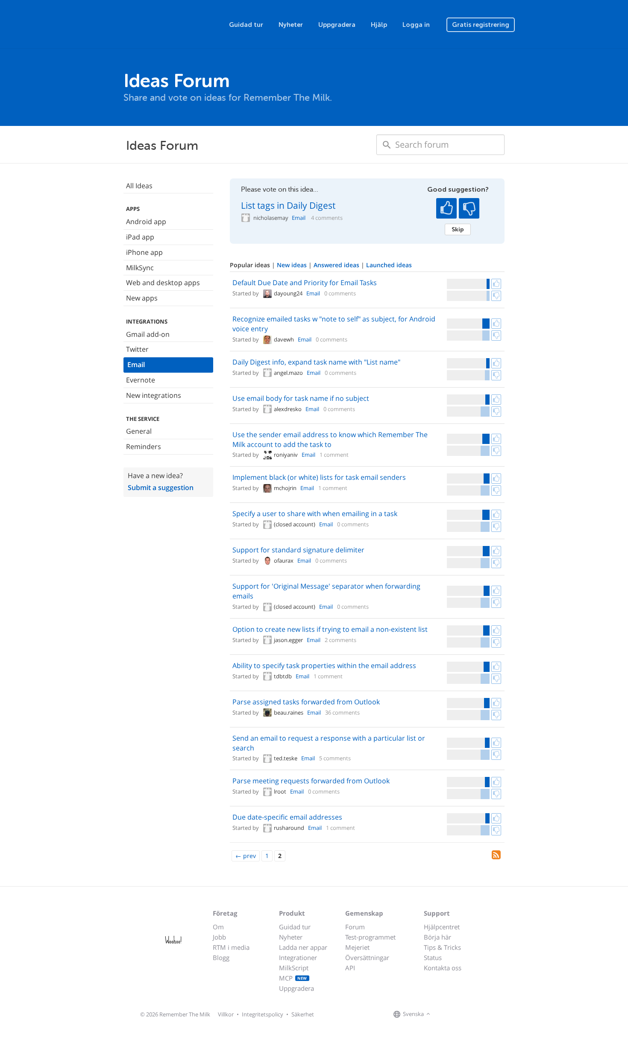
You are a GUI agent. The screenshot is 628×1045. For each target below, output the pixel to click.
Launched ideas (389, 265)
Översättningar (367, 957)
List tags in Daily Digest (288, 205)
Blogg (221, 957)
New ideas (292, 265)
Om (218, 926)
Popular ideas (251, 265)
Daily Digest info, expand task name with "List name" (316, 362)
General (139, 431)
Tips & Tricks (442, 947)
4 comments (327, 218)
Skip (458, 229)
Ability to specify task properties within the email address (324, 665)
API (350, 967)
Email (136, 364)
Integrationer (298, 957)
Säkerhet (302, 1014)
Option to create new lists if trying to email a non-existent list (330, 629)
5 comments (335, 758)
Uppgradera (336, 25)
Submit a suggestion (161, 487)
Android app (146, 221)
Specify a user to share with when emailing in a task (314, 513)
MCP (293, 978)
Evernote (140, 380)
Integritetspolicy (262, 1014)
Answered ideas (337, 265)
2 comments (340, 640)
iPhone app (144, 252)
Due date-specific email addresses (287, 817)
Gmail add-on (148, 334)
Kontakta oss (442, 967)
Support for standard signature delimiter (298, 550)
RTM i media (231, 947)
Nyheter (291, 25)
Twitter (137, 349)
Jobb (219, 937)
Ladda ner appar (303, 947)
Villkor (226, 1014)
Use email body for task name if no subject (300, 398)
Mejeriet (357, 947)
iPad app (140, 237)
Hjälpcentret (442, 926)
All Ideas (139, 185)
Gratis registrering (480, 25)
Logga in (416, 25)
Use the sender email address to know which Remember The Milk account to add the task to (330, 439)
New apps (142, 298)
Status (433, 957)
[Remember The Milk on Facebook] (444, 1014)
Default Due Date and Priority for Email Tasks (304, 282)
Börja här (437, 937)
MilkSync (140, 267)
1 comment (334, 454)
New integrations (153, 395)
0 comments (340, 293)
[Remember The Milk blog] (467, 1014)
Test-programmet (370, 937)
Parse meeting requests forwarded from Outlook (311, 780)
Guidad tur (246, 25)
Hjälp (379, 25)
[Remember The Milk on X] (456, 1014)
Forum (355, 926)
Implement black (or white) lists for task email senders (319, 477)
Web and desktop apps (163, 282)
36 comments (342, 712)
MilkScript (293, 967)
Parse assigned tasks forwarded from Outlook (306, 701)
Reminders (143, 446)
